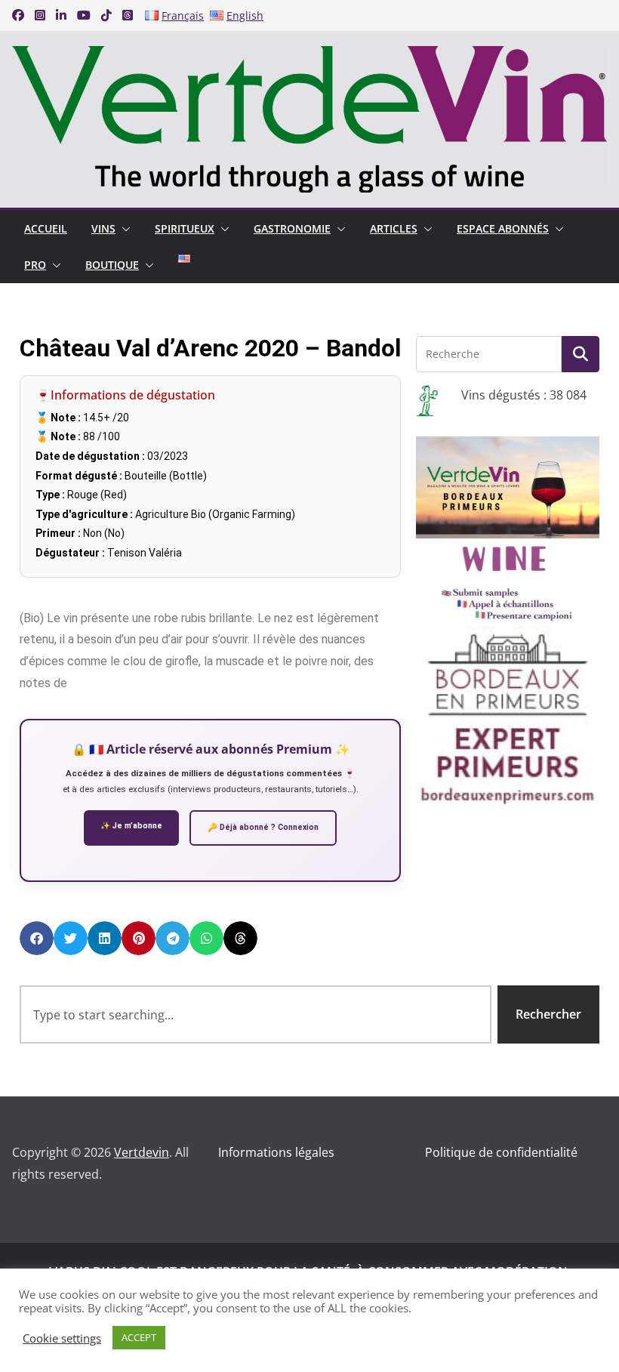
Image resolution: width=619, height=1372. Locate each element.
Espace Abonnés (503, 228)
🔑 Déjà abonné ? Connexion (263, 827)
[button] (123, 228)
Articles (393, 228)
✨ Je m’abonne (131, 826)
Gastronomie (292, 228)
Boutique (112, 264)
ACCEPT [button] (139, 1337)
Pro (35, 264)
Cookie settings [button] (62, 1338)
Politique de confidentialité (501, 1152)
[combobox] (255, 1014)
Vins (103, 228)
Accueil (45, 228)
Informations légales (276, 1152)
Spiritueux (184, 228)
